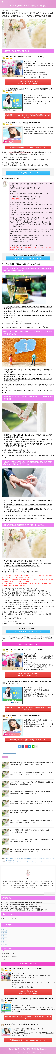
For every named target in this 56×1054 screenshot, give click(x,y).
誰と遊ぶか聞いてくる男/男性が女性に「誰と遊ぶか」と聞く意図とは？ (21, 908)
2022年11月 (4, 931)
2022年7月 (4, 937)
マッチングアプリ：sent (8, 953)
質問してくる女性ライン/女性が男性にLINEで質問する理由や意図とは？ (21, 906)
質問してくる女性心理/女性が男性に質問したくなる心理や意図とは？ (20, 904)
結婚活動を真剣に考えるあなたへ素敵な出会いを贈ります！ (28, 147)
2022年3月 (4, 943)
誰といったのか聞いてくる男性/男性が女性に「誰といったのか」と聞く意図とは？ (24, 910)
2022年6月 (4, 938)
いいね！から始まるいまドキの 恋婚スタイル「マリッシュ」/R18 (28, 82)
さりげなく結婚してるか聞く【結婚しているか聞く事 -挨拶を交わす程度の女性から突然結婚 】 (28, 862)
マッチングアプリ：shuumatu (9, 753)
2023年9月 (4, 929)
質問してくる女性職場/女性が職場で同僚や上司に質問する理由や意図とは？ (22, 902)
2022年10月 (4, 932)
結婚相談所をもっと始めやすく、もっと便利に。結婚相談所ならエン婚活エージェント (28, 116)
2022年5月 (4, 940)
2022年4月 (4, 941)
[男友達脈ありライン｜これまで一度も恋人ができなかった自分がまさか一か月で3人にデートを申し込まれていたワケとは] (29, 746)
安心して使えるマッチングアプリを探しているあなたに (28, 6)
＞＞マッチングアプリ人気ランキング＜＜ (28, 173)
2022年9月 (4, 934)
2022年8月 (4, 935)
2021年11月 (4, 944)
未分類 (3, 959)
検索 (49, 893)
